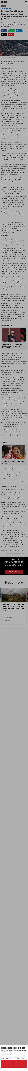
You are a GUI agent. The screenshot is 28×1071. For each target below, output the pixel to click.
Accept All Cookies (14, 1062)
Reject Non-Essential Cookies (14, 1066)
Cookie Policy (14, 1069)
